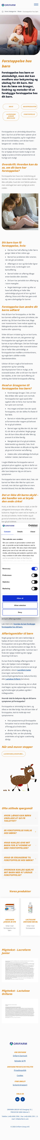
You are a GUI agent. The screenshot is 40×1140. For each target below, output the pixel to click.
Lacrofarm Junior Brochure (10, 116)
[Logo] (8, 5)
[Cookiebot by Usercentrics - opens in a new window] (28, 525)
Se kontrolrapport (20, 1085)
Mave (19, 11)
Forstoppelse (29, 114)
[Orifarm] (20, 1044)
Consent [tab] (7, 532)
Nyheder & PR (20, 1061)
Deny (20, 612)
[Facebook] (23, 1099)
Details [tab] (20, 532)
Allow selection (20, 605)
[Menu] (36, 4)
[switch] (34, 575)
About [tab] (32, 532)
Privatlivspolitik (20, 1070)
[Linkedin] (17, 1099)
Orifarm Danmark (20, 1056)
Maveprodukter (29, 107)
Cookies (20, 1075)
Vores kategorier (10, 11)
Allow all (20, 598)
